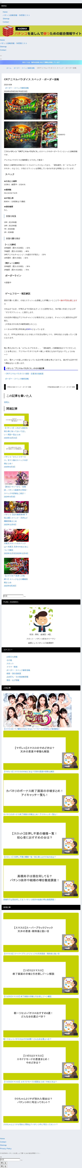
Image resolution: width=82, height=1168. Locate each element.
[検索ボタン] (1, 55)
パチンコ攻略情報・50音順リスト (16, 15)
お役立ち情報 (12, 657)
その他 (9, 660)
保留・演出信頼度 (14, 674)
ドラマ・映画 (12, 667)
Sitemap (6, 19)
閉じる (3, 1163)
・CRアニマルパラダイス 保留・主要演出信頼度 (23, 374)
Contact (6, 22)
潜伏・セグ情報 (13, 680)
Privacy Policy (6, 1149)
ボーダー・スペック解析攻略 (17, 88)
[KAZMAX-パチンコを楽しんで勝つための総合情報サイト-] (41, 31)
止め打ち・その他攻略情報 (17, 677)
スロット (10, 664)
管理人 (7, 402)
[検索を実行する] (25, 596)
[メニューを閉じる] (1, 2)
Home (5, 12)
